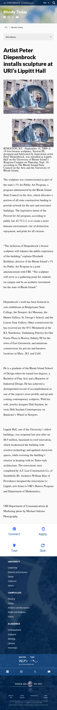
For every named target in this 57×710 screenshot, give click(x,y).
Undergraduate (14, 630)
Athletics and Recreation (18, 608)
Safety (11, 585)
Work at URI (11, 697)
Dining (10, 603)
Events (11, 617)
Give (43, 550)
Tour (14, 550)
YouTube (17, 17)
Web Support (45, 697)
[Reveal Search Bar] (54, 3)
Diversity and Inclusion (17, 572)
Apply (43, 534)
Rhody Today (15, 11)
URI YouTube (49, 672)
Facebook (4, 17)
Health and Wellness (17, 612)
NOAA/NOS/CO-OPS (28, 665)
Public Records (22, 697)
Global (10, 576)
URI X (35, 672)
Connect (14, 534)
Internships (12, 648)
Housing (11, 599)
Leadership (12, 568)
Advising (11, 639)
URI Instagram (21, 672)
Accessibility (34, 696)
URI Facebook (8, 672)
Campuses (12, 581)
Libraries (11, 643)
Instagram (9, 17)
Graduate (12, 634)
